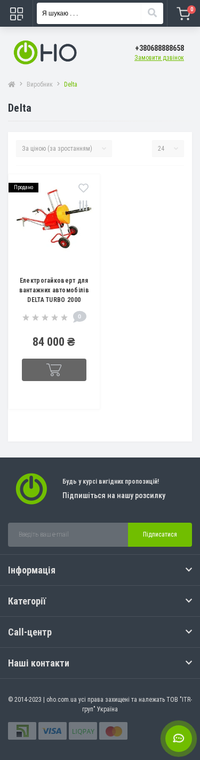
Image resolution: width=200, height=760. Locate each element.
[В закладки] (83, 189)
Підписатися (160, 534)
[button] (159, 48)
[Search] (152, 13)
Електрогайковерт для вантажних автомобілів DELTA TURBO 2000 (54, 290)
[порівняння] (83, 206)
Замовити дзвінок (159, 57)
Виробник (40, 84)
